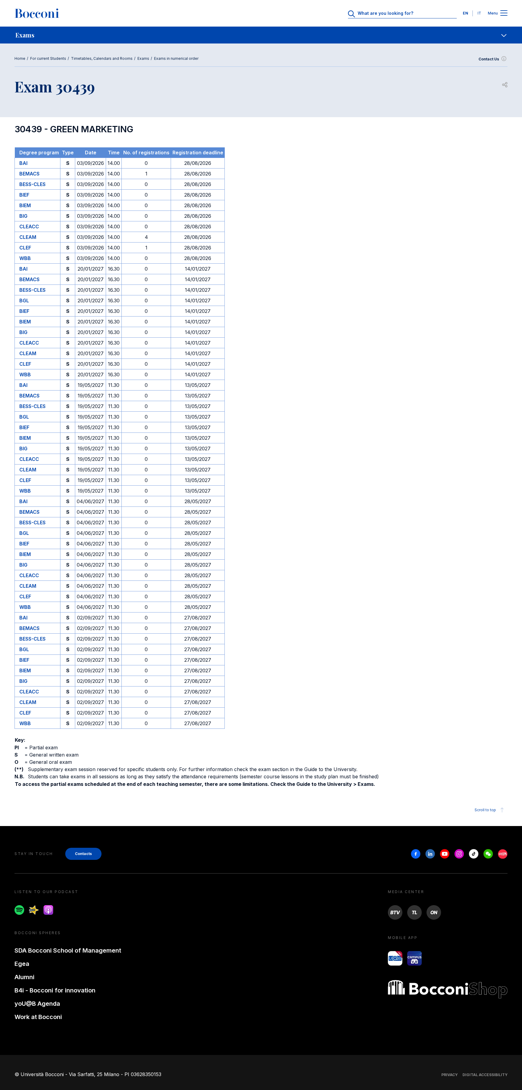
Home (19, 58)
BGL (24, 300)
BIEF (24, 195)
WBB (25, 258)
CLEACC (29, 226)
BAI (23, 163)
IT (479, 13)
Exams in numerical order (176, 58)
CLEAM (27, 237)
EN (465, 13)
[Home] (36, 13)
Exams (143, 58)
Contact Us (488, 59)
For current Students (48, 58)
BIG (23, 216)
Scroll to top (485, 810)
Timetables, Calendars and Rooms (102, 58)
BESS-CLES (32, 184)
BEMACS (29, 174)
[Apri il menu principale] (503, 13)
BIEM (25, 205)
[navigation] (261, 35)
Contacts (83, 853)
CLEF (25, 248)
